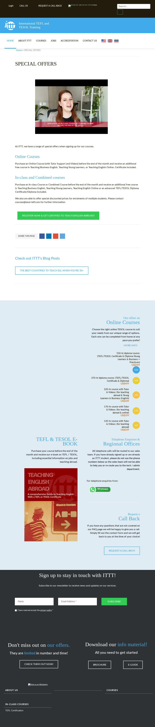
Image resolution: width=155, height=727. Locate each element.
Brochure (99, 665)
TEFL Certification (14, 710)
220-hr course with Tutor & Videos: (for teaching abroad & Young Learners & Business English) (114, 395)
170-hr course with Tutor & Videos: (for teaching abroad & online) (116, 411)
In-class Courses (17, 704)
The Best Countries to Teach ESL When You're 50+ (52, 270)
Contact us (90, 41)
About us (11, 690)
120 (136, 425)
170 (136, 411)
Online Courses (123, 320)
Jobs (53, 41)
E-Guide (133, 665)
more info (130, 345)
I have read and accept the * (35, 610)
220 (136, 395)
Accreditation (69, 41)
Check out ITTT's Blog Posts (37, 258)
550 (136, 370)
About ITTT (24, 41)
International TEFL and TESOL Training (34, 25)
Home (10, 41)
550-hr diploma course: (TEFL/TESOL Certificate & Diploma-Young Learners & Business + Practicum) (118, 359)
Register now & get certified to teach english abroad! (58, 215)
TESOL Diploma (130, 188)
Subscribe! (114, 601)
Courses (41, 41)
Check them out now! (38, 664)
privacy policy (46, 610)
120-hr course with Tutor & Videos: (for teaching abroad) (116, 425)
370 (136, 381)
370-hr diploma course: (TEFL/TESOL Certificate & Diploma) (110, 381)
